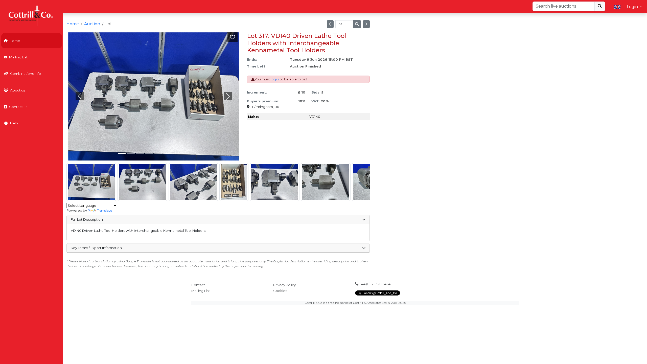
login (275, 79)
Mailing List (18, 57)
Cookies (280, 291)
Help (14, 123)
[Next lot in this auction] (366, 24)
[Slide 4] (158, 153)
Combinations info (25, 74)
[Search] (599, 6)
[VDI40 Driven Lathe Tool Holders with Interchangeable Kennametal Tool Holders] (91, 182)
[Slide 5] (167, 153)
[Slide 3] (149, 153)
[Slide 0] (122, 153)
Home (15, 41)
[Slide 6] (176, 153)
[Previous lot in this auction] (330, 24)
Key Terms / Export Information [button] (96, 248)
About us (17, 90)
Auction (92, 23)
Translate (104, 210)
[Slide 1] (131, 153)
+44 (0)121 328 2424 (374, 284)
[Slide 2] (140, 153)
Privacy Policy (284, 285)
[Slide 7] (185, 153)
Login (633, 6)
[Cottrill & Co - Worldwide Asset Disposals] (31, 15)
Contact (198, 285)
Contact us (18, 107)
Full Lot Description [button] (87, 219)
